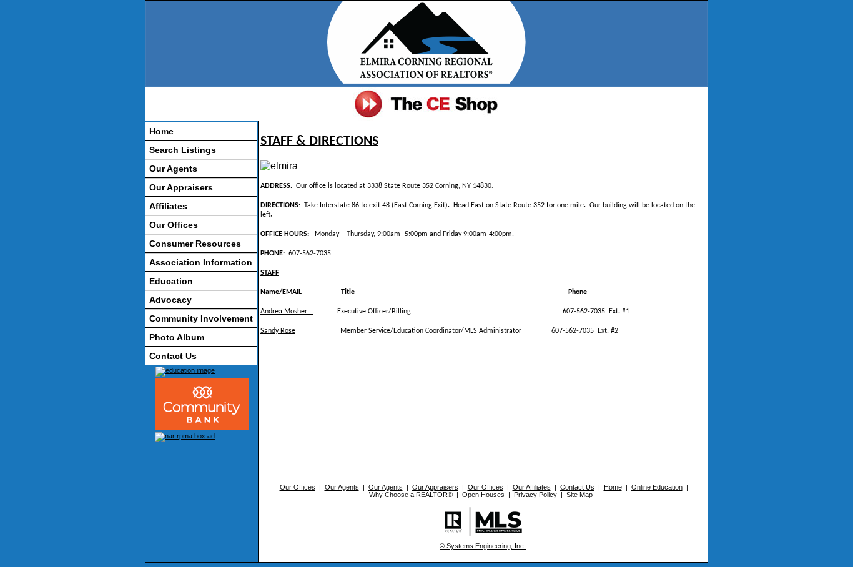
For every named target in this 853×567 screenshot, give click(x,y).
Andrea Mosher (286, 311)
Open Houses (483, 494)
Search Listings (182, 150)
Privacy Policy (535, 494)
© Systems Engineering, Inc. (483, 546)
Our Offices (173, 225)
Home (161, 131)
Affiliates (168, 206)
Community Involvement (201, 318)
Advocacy (170, 300)
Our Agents (173, 169)
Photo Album (176, 337)
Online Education (657, 487)
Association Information (200, 262)
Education (171, 281)
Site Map (579, 494)
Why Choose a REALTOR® (411, 494)
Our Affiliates (532, 487)
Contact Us (173, 356)
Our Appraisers (181, 187)
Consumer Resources (195, 244)
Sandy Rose (277, 331)
